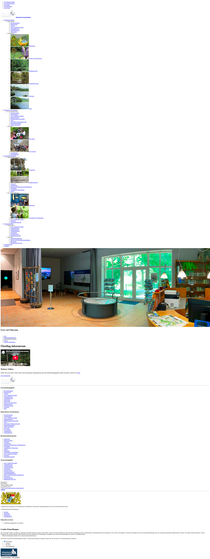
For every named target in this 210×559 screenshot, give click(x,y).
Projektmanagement (9, 472)
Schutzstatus (7, 399)
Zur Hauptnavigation (9, 2)
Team (5, 422)
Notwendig (9, 541)
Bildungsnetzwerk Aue (10, 479)
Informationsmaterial (9, 425)
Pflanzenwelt (7, 392)
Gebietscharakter (8, 466)
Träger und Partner (9, 426)
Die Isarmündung (8, 391)
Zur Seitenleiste (8, 6)
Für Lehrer (7, 428)
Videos (6, 449)
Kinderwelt (7, 439)
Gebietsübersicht (8, 397)
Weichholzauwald (8, 405)
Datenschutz (7, 515)
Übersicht (6, 442)
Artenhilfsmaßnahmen (9, 473)
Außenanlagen (7, 416)
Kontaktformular (8, 419)
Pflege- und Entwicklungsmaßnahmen (14, 475)
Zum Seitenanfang (5, 375)
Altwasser (6, 407)
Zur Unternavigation (9, 3)
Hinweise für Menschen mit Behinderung (14, 445)
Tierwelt (6, 394)
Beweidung (7, 476)
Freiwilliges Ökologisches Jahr (12, 424)
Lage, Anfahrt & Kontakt (10, 395)
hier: (79, 373)
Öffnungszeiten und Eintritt (11, 421)
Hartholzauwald (8, 404)
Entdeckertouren (8, 440)
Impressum (7, 513)
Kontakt (6, 512)
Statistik (8, 543)
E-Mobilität (7, 446)
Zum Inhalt (7, 5)
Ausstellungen (7, 431)
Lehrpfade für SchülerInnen (11, 452)
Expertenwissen (8, 470)
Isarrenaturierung (8, 478)
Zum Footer (7, 8)
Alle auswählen (15, 557)
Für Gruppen (7, 429)
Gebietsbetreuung (8, 398)
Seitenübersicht (8, 516)
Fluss (5, 408)
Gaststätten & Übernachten (11, 448)
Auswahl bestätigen (6, 557)
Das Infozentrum (8, 415)
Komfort (8, 544)
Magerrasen (7, 401)
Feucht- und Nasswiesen (10, 402)
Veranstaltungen (8, 432)
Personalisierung (10, 546)
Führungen (7, 451)
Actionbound (7, 443)
